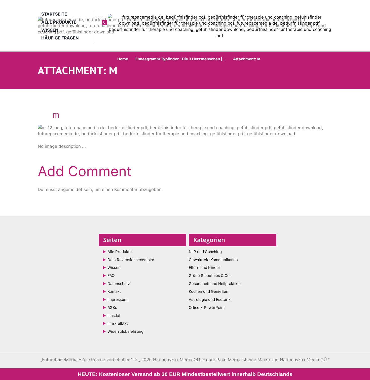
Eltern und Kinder (204, 267)
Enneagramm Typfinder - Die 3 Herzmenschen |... (180, 59)
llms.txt (113, 315)
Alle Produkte (58, 22)
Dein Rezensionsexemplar (130, 259)
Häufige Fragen (60, 37)
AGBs (112, 307)
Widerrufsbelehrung (125, 331)
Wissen (49, 30)
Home (122, 59)
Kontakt (114, 291)
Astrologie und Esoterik (210, 299)
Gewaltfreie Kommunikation (213, 259)
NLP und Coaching (205, 251)
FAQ (111, 275)
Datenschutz (118, 283)
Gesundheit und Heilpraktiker (215, 283)
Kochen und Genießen (208, 291)
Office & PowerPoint (207, 307)
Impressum (117, 299)
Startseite (54, 14)
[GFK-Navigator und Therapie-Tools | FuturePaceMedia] (185, 26)
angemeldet (70, 189)
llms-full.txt (117, 323)
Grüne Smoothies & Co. (210, 275)
